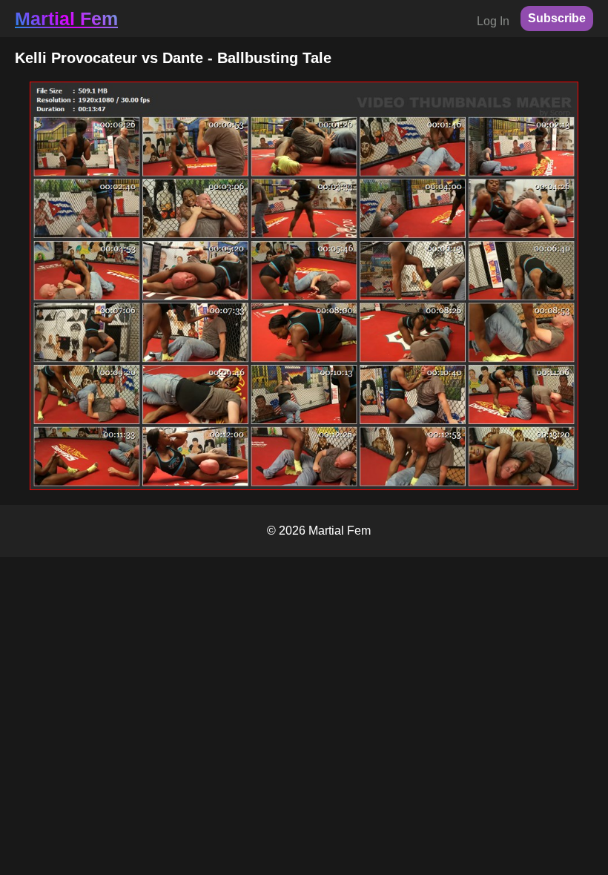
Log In (493, 21)
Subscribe (557, 18)
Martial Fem (66, 18)
